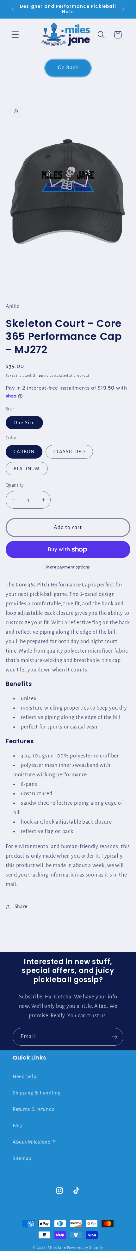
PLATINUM (27, 468)
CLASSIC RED (69, 451)
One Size (24, 422)
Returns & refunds (33, 1109)
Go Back (68, 68)
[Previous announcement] (13, 9)
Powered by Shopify (85, 1247)
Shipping (41, 375)
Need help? (26, 1076)
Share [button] (21, 906)
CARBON (24, 451)
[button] (15, 34)
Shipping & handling (37, 1092)
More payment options (68, 567)
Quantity (15, 485)
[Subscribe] (114, 1037)
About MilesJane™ (34, 1142)
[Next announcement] (123, 9)
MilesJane (57, 1247)
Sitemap (22, 1158)
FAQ (17, 1125)
